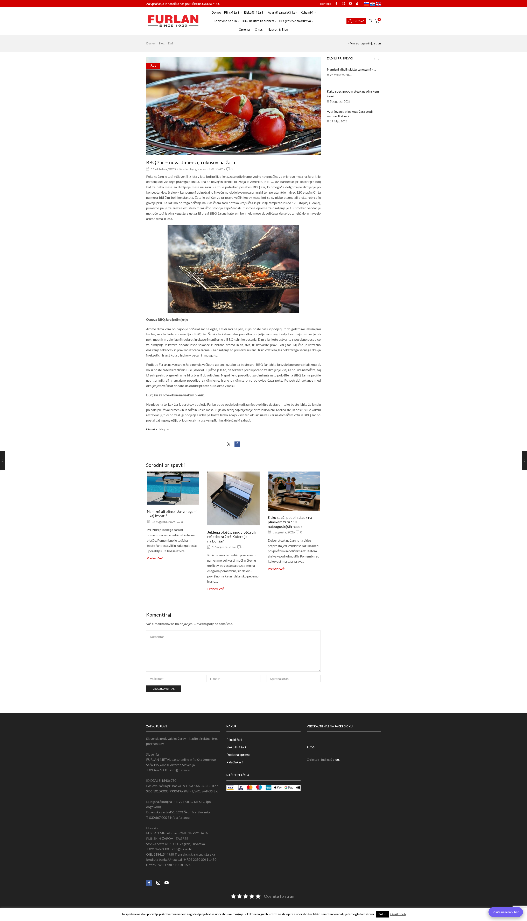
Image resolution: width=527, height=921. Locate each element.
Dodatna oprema (238, 754)
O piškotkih (398, 914)
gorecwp (201, 169)
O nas (259, 29)
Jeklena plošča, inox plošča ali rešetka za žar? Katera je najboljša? (231, 537)
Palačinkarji (234, 762)
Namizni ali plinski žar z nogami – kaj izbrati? (172, 513)
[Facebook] (336, 3)
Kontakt (325, 3)
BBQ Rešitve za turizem (258, 21)
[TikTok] (357, 3)
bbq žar (164, 429)
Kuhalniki (307, 12)
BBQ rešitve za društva (295, 21)
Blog (161, 43)
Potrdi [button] (382, 914)
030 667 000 (211, 4)
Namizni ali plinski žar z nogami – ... (351, 69)
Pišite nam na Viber (506, 912)
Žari (170, 43)
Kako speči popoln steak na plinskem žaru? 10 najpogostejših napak (290, 522)
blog (335, 759)
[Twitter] (229, 444)
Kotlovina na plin (225, 21)
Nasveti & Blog (278, 29)
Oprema (244, 29)
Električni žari (253, 12)
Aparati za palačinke (281, 12)
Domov (216, 12)
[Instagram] (343, 3)
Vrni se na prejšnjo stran (365, 43)
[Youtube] (350, 3)
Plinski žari (231, 12)
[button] (375, 59)
